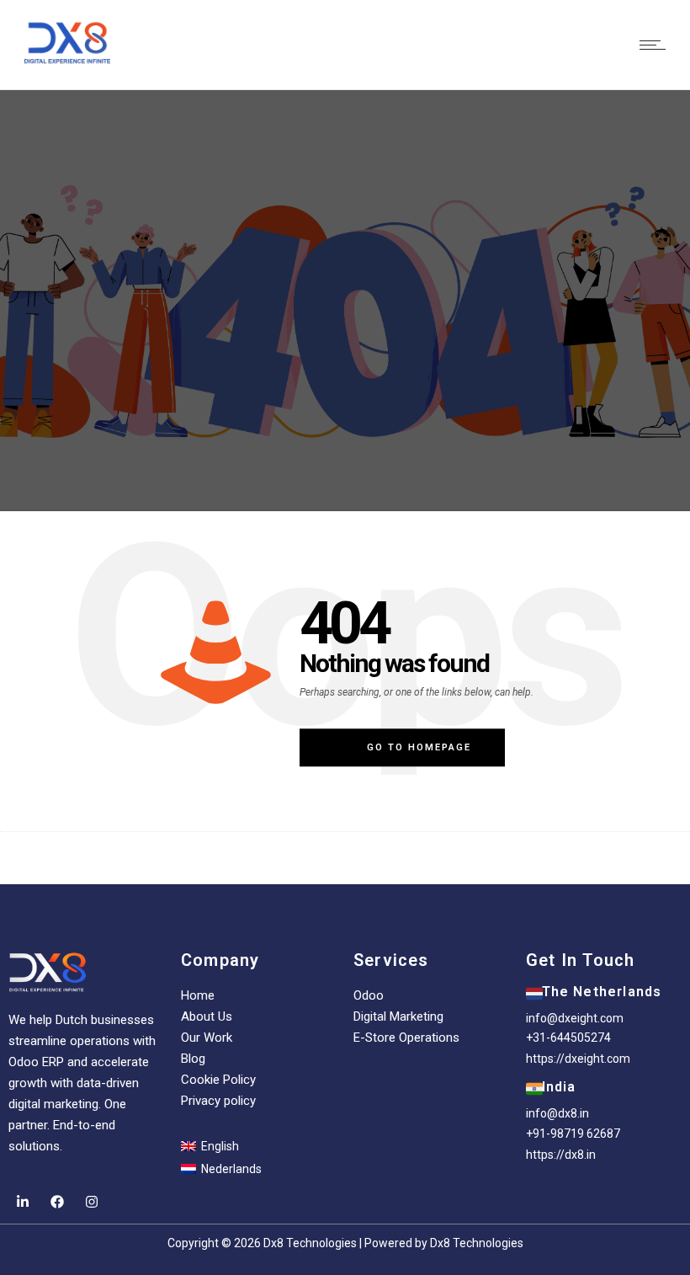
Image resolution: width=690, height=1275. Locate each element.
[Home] (67, 42)
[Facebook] (57, 1201)
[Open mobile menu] (656, 44)
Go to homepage (419, 747)
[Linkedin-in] (22, 1201)
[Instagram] (91, 1201)
